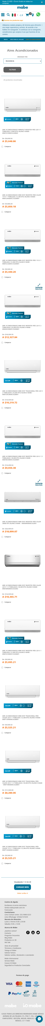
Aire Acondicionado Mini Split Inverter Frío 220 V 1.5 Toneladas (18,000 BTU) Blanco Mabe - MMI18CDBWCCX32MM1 (22, 458)
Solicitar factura (10, 953)
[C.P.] (21, 13)
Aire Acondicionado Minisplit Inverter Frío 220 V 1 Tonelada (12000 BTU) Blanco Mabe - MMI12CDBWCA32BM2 (21, 131)
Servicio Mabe (9, 961)
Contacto (8, 933)
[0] (27, 15)
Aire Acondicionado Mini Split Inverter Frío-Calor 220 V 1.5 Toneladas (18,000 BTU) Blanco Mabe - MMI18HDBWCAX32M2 (21, 587)
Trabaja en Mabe (10, 950)
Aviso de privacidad (11, 946)
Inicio (6, 39)
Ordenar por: (22, 57)
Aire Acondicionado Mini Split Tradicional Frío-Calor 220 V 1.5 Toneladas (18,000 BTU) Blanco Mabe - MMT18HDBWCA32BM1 (22, 783)
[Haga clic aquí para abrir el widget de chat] (39, 1019)
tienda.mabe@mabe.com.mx (15, 908)
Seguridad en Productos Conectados (17, 965)
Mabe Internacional (11, 958)
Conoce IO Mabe (10, 963)
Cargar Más (22, 887)
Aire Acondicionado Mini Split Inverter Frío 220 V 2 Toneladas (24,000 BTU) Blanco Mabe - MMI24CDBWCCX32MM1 (21, 327)
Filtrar (12, 70)
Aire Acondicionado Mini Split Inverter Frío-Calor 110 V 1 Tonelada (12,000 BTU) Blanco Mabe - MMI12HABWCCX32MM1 (21, 196)
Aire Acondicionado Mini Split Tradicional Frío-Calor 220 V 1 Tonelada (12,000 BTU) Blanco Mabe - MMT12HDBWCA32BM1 (21, 717)
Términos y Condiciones (13, 948)
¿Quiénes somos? (11, 931)
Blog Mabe (8, 938)
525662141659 (22, 917)
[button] (42, 2)
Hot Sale (7, 942)
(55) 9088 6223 (25, 915)
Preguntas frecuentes (12, 935)
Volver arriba (22, 893)
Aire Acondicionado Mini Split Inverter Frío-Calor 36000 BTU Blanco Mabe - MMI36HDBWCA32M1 (21, 522)
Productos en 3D (10, 940)
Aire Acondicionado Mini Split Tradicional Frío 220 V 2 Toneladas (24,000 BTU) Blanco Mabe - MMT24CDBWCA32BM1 (22, 392)
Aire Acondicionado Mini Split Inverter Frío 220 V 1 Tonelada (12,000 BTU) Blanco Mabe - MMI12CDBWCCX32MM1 (21, 652)
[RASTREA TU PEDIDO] (12, 20)
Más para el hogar (17, 39)
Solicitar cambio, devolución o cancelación (19, 955)
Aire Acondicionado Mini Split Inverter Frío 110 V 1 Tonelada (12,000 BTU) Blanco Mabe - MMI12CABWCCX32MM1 (21, 262)
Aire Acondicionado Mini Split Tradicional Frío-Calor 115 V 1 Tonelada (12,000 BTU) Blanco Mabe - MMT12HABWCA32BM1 (21, 848)
